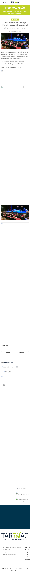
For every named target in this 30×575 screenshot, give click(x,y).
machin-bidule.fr (17, 570)
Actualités (15, 19)
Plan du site (27, 554)
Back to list (15, 352)
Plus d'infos (16, 521)
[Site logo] (15, 2)
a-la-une (5, 345)
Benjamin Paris (10, 28)
